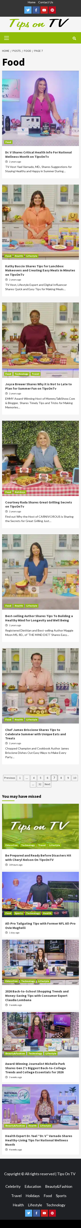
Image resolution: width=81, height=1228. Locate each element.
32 (39, 784)
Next (47, 784)
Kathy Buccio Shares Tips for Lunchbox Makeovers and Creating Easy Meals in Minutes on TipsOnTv (40, 270)
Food (8, 142)
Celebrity (13, 1186)
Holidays (20, 492)
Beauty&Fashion (15, 1053)
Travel (35, 373)
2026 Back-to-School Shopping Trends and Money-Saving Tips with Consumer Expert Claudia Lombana (37, 995)
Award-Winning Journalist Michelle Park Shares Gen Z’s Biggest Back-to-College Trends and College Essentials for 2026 (35, 1068)
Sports (19, 913)
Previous (9, 778)
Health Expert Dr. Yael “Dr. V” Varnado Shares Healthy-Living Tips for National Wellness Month (38, 1140)
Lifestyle (31, 255)
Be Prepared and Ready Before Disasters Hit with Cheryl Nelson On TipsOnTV (38, 857)
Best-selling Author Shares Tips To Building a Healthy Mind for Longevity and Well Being (39, 618)
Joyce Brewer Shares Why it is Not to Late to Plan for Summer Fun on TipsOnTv (38, 386)
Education (11, 845)
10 (74, 778)
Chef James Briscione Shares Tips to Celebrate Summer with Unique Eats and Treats (35, 734)
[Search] (74, 38)
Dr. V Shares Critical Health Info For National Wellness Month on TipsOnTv (38, 154)
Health (19, 255)
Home (32, 2)
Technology (21, 373)
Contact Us (45, 2)
